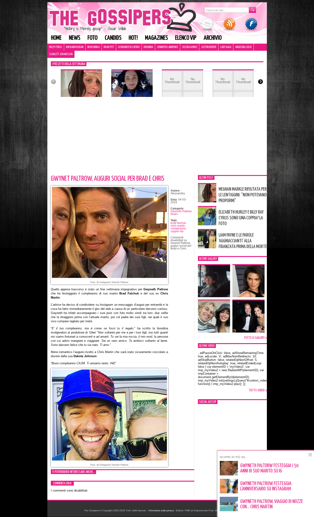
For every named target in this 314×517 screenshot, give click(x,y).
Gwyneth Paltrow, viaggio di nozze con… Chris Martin (271, 504)
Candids (113, 38)
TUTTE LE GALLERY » (255, 337)
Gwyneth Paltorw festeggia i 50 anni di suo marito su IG (269, 468)
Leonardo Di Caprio (129, 47)
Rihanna (148, 47)
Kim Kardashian (74, 47)
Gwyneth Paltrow (181, 211)
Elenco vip (185, 38)
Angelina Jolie (243, 47)
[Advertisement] (157, 137)
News (74, 38)
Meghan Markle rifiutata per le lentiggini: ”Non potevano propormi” (243, 195)
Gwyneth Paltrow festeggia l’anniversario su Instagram (265, 486)
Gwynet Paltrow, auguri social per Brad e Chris (107, 178)
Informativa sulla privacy (161, 510)
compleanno (178, 228)
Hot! (133, 38)
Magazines (156, 38)
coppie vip (177, 231)
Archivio (213, 38)
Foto (92, 38)
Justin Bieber (208, 47)
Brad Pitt (109, 47)
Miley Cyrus (55, 47)
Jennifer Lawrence (167, 47)
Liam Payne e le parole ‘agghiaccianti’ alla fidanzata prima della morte (243, 241)
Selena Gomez (189, 47)
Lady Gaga (225, 47)
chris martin (178, 225)
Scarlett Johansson (61, 54)
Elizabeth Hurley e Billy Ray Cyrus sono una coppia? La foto (241, 218)
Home (56, 38)
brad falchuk (178, 223)
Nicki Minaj (93, 47)
